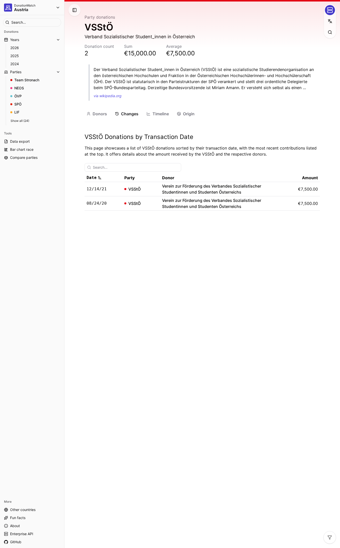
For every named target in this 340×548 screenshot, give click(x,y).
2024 (14, 64)
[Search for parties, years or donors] (330, 32)
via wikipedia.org (108, 96)
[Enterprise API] (330, 10)
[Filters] (330, 537)
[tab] (97, 114)
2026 (14, 48)
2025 (14, 56)
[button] (103, 178)
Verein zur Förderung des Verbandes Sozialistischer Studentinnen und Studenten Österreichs (211, 189)
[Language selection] (330, 21)
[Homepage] (8, 8)
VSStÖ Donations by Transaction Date (139, 136)
